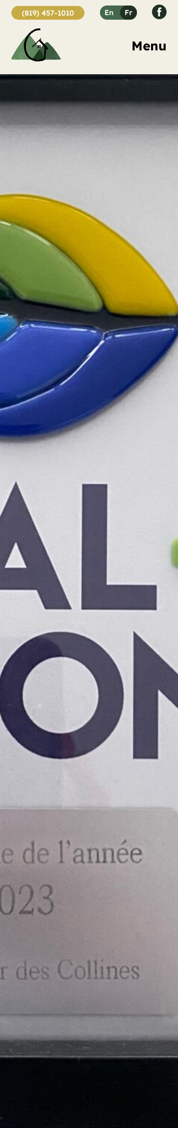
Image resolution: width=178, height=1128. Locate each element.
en (109, 12)
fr (128, 12)
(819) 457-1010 (48, 12)
